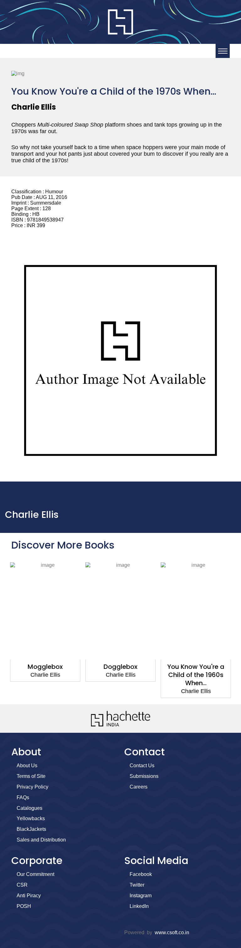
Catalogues (29, 808)
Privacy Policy (32, 786)
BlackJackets (31, 829)
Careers (138, 786)
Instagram (141, 895)
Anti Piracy (29, 895)
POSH (24, 906)
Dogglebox (120, 667)
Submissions (144, 776)
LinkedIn (139, 906)
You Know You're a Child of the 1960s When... (195, 675)
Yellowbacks (31, 818)
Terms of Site (31, 776)
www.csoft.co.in (172, 932)
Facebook (141, 874)
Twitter (137, 885)
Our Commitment (35, 874)
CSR (22, 885)
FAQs (23, 797)
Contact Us (142, 765)
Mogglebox (45, 667)
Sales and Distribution (41, 839)
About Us (27, 765)
